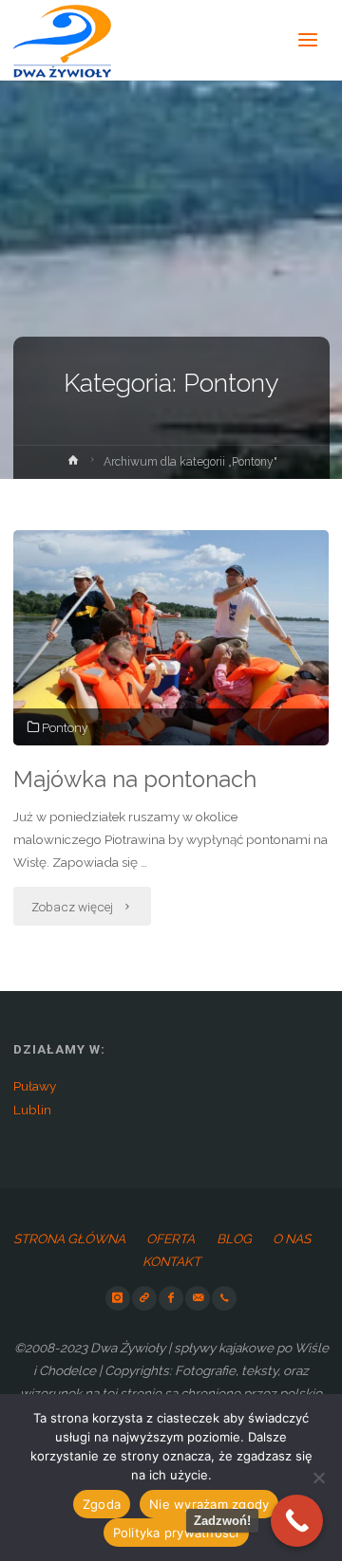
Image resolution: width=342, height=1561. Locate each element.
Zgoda (102, 1504)
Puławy (34, 1085)
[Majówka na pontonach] (171, 637)
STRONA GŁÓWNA (69, 1238)
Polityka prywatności (176, 1532)
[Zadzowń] (224, 1298)
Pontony (64, 727)
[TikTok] (144, 1298)
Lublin (32, 1109)
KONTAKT (171, 1261)
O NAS (292, 1238)
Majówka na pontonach (134, 779)
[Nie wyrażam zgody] (318, 1477)
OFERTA (170, 1238)
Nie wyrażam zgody (209, 1504)
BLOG (234, 1238)
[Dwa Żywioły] (62, 39)
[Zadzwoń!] (297, 1521)
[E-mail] (197, 1298)
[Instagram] (117, 1298)
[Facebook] (171, 1298)
